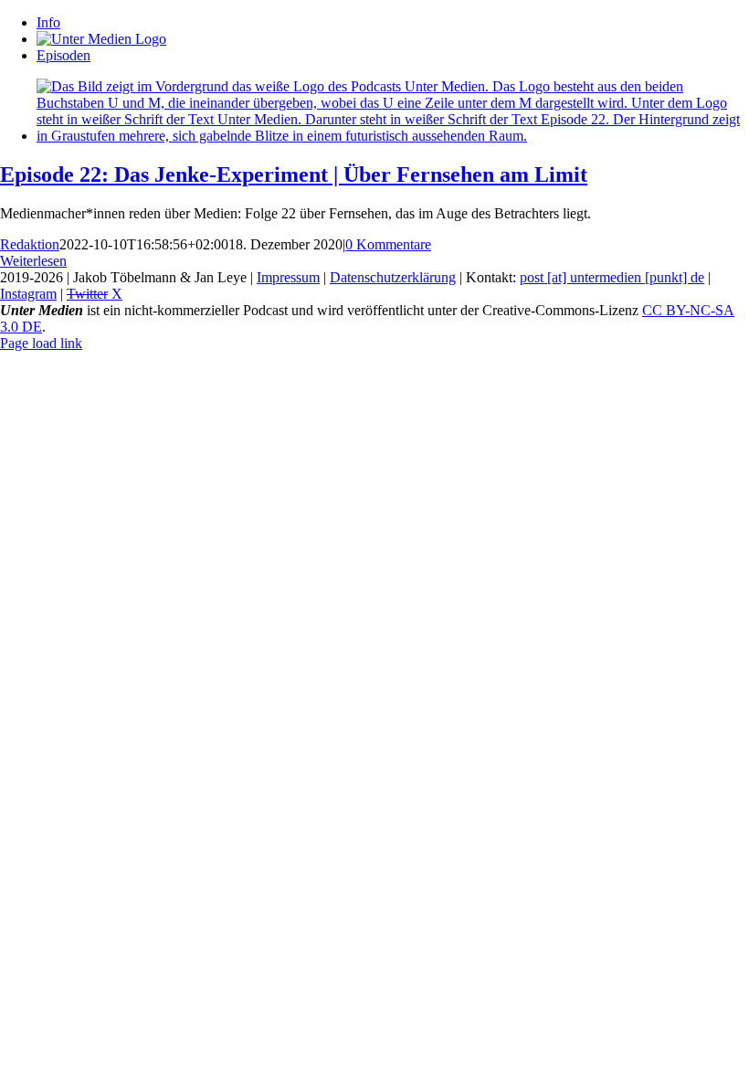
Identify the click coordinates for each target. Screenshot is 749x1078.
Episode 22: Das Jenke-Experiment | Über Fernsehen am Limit (293, 174)
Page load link (41, 343)
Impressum (288, 277)
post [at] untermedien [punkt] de (612, 277)
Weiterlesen (33, 261)
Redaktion (29, 244)
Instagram (28, 293)
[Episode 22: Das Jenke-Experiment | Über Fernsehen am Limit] (393, 135)
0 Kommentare (388, 244)
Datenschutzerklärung (393, 277)
